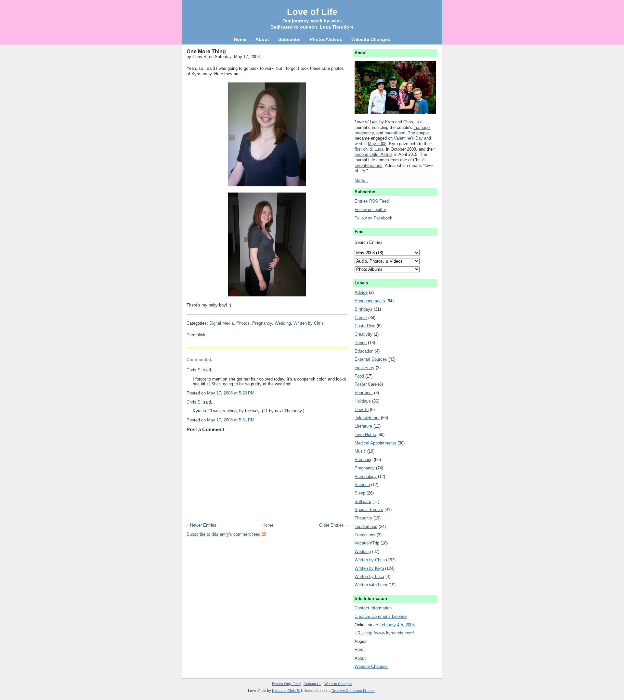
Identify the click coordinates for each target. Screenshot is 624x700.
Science (362, 484)
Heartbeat (364, 392)
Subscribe (289, 39)
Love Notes (365, 434)
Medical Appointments (375, 443)
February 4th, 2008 (397, 624)
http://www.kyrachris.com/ (389, 633)
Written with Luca (371, 584)
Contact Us (312, 684)
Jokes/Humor (367, 417)
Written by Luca (369, 576)
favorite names (369, 165)
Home (267, 525)
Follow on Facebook (373, 218)
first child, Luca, (370, 149)
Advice (361, 292)
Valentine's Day (408, 138)
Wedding (283, 323)
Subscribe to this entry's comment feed (223, 534)
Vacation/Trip (367, 543)
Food (359, 376)
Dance (361, 342)
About (360, 658)
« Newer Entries (201, 525)
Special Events (369, 509)
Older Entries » (333, 525)
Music (360, 451)
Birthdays (363, 309)
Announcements (370, 300)
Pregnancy (262, 323)
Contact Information (373, 608)
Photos (243, 323)
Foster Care (366, 384)
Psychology (366, 476)
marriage (421, 127)
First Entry (364, 367)
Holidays (363, 401)
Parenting (363, 459)
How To (362, 409)
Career (361, 317)
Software (363, 501)
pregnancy (364, 133)
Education (364, 351)
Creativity (363, 334)
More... (361, 180)
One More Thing (206, 51)
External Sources (371, 359)
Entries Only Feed (286, 684)
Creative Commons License (381, 616)
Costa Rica (365, 325)
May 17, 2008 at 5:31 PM (230, 420)
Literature (363, 426)
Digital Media (221, 323)
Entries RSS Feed (372, 201)
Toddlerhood (366, 526)
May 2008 (377, 143)
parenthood (394, 133)
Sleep (360, 493)
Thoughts (363, 518)
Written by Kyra (369, 568)
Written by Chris (308, 323)
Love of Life (312, 12)
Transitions (365, 534)
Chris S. (194, 370)
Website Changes (371, 666)
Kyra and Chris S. (286, 691)
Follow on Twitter (370, 209)
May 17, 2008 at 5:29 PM (230, 393)
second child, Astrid (373, 154)
